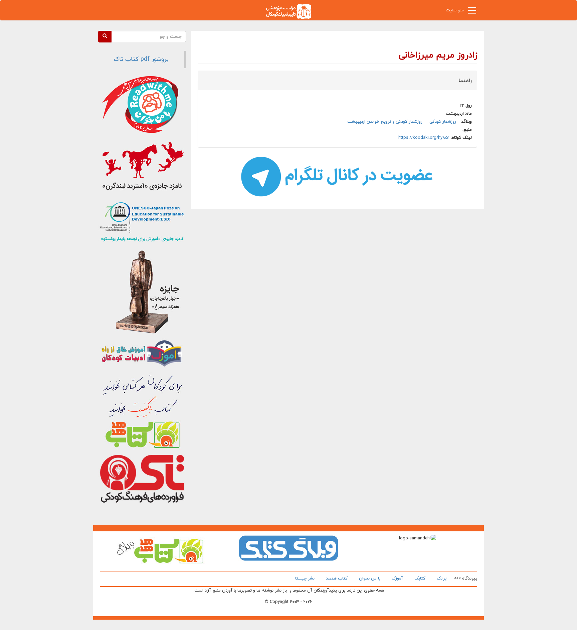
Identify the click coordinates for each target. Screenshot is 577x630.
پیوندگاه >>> (465, 578)
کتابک (419, 578)
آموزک (397, 578)
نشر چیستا (305, 578)
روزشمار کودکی (442, 122)
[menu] (472, 12)
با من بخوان (369, 578)
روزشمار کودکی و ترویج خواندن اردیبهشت (384, 122)
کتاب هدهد (337, 578)
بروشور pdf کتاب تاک (141, 59)
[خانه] (288, 11)
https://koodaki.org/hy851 (423, 138)
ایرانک (442, 578)
